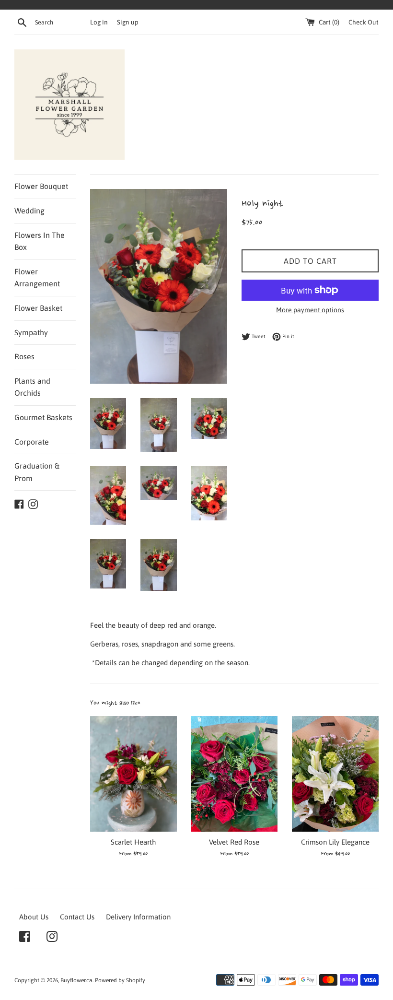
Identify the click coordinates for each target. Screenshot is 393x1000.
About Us (33, 917)
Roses (24, 356)
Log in (99, 22)
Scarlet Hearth (133, 842)
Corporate (31, 441)
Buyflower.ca (76, 980)
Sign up (128, 22)
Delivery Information (138, 917)
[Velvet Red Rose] (234, 774)
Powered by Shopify (120, 980)
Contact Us (77, 917)
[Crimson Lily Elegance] (335, 774)
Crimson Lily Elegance (335, 842)
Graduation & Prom (36, 471)
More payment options (310, 310)
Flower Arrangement (37, 277)
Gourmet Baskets (43, 417)
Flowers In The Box (39, 241)
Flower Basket (38, 308)
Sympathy (31, 332)
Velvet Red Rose (234, 842)
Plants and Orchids (32, 387)
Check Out (363, 22)
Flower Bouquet (41, 186)
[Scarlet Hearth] (133, 774)
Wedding (29, 210)
